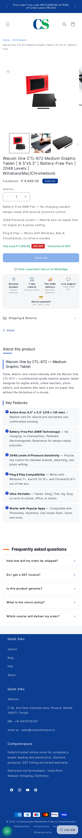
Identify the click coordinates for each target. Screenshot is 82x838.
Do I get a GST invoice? (41, 575)
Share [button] (10, 330)
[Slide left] (4, 144)
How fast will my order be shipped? (41, 561)
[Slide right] (78, 144)
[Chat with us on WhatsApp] (7, 831)
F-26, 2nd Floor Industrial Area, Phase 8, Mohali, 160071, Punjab (40, 710)
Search (12, 649)
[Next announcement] (75, 6)
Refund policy (22, 826)
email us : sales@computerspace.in (31, 729)
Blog (11, 657)
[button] (7, 24)
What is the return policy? (41, 602)
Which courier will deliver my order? (41, 616)
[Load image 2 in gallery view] (41, 143)
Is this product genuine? (41, 588)
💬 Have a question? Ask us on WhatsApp (41, 269)
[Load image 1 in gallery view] (19, 143)
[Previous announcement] (7, 6)
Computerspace (25, 821)
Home (6, 40)
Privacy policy (41, 826)
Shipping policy (43, 832)
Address (13, 699)
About (12, 675)
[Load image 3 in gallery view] (62, 143)
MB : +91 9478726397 (23, 721)
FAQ (10, 666)
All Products (20, 40)
